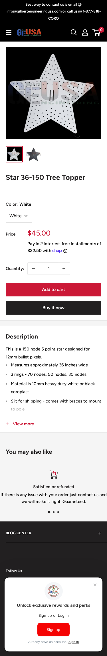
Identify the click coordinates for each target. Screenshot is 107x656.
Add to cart (53, 289)
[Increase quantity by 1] (64, 269)
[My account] (85, 32)
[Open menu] (8, 32)
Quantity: (15, 268)
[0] (96, 32)
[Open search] (74, 32)
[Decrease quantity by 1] (34, 269)
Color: (18, 204)
